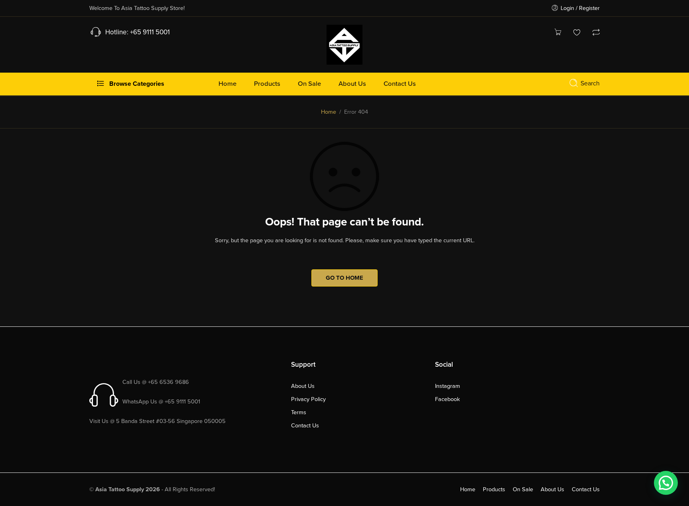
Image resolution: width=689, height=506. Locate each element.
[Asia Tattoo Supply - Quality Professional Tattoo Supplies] (344, 44)
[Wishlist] (577, 33)
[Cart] (557, 33)
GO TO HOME (344, 277)
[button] (666, 483)
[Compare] (596, 33)
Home (328, 112)
